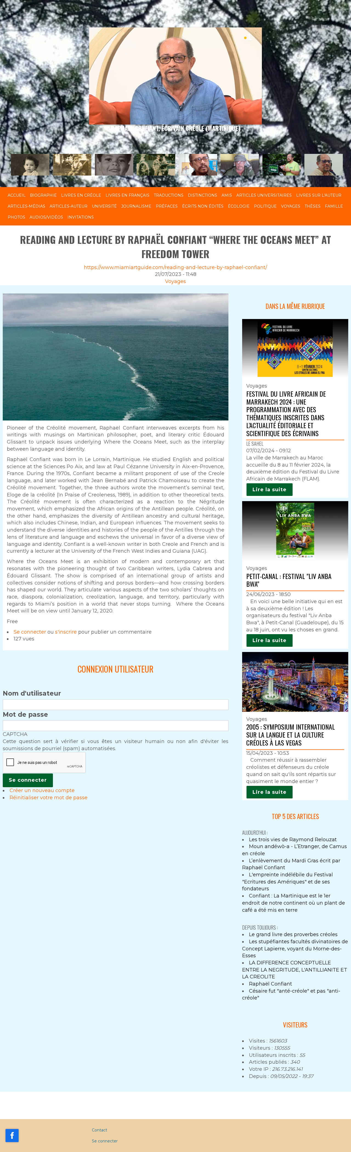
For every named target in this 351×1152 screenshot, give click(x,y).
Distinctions (202, 195)
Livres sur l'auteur (318, 195)
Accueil (17, 195)
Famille (334, 206)
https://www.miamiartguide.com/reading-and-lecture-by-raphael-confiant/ (175, 267)
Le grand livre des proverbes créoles (293, 934)
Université (104, 206)
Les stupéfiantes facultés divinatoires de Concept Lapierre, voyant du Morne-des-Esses (295, 949)
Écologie (239, 206)
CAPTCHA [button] (15, 734)
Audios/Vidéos (46, 217)
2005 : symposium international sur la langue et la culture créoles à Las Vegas (290, 734)
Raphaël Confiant (270, 984)
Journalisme (136, 206)
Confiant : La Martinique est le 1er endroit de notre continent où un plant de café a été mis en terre (293, 903)
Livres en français (127, 195)
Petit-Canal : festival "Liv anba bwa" (289, 580)
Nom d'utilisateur (32, 693)
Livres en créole (81, 195)
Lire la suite (270, 490)
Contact (99, 1130)
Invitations (80, 217)
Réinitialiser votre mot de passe (48, 798)
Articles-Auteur (68, 206)
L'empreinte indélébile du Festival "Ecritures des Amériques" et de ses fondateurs (287, 882)
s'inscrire (66, 632)
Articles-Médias (26, 206)
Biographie (43, 195)
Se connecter (30, 632)
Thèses (313, 206)
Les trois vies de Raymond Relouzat (293, 840)
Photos (16, 217)
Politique (265, 206)
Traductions (168, 195)
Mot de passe (25, 714)
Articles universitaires (264, 195)
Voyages (290, 206)
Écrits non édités (202, 206)
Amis (227, 195)
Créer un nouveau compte (42, 790)
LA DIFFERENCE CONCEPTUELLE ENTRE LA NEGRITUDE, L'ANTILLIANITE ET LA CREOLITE (294, 970)
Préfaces (167, 206)
